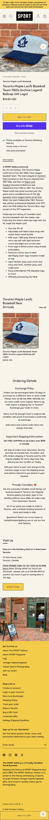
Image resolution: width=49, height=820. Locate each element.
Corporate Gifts (10, 716)
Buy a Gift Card (10, 712)
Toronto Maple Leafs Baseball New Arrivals (17, 303)
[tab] (9, 159)
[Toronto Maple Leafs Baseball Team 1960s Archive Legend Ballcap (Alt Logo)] (21, 331)
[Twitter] (22, 755)
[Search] (11, 17)
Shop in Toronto (10, 708)
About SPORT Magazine (14, 654)
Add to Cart (24, 815)
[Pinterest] (16, 755)
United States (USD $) (12, 804)
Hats (23, 76)
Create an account (12, 688)
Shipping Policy (10, 700)
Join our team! (10, 670)
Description (8, 159)
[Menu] (4, 16)
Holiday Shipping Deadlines (16, 720)
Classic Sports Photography (16, 666)
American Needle (11, 76)
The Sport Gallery (16, 809)
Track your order (11, 704)
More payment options (24, 133)
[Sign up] (45, 745)
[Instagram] (10, 755)
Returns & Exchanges (13, 696)
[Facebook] (4, 755)
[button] (6, 47)
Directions (13, 587)
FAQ (5, 658)
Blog (5, 674)
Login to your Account (13, 692)
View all (42, 307)
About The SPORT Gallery (15, 650)
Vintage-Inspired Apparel (15, 662)
